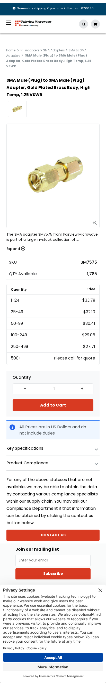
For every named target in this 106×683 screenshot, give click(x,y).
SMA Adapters (54, 50)
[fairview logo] (33, 23)
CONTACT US (53, 535)
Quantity (22, 377)
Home (10, 50)
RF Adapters (30, 50)
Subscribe (53, 573)
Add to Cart (53, 405)
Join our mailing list (37, 549)
